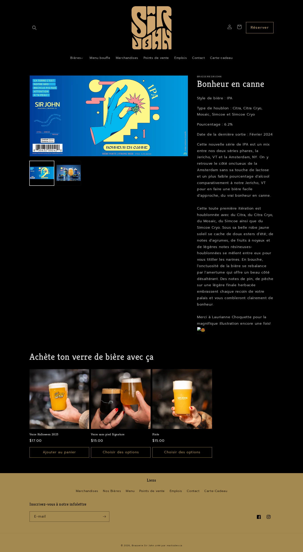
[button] (34, 28)
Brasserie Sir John (143, 545)
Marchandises (87, 491)
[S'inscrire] (104, 516)
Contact (193, 491)
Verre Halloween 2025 (44, 434)
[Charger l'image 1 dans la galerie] (42, 173)
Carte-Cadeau (215, 491)
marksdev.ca (174, 545)
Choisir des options (121, 452)
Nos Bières (112, 491)
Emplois (176, 491)
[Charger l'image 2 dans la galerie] (68, 173)
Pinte (155, 434)
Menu (130, 491)
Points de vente (152, 491)
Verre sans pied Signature (108, 434)
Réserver (260, 27)
